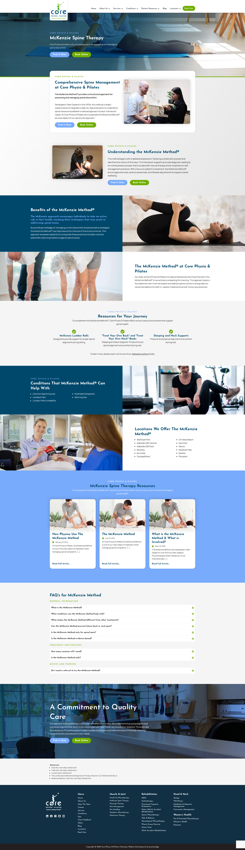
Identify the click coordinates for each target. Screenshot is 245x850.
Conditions (82, 814)
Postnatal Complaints (85, 393)
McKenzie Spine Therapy (119, 801)
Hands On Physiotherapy (119, 798)
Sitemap (123, 847)
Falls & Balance (148, 818)
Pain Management (117, 806)
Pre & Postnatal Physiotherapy (186, 819)
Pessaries (177, 825)
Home (80, 798)
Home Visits (147, 827)
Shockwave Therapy (117, 815)
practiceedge (154, 847)
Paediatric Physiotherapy (119, 812)
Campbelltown (143, 456)
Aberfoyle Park (143, 439)
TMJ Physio (178, 801)
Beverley (141, 449)
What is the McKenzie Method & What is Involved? (168, 538)
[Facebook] (51, 816)
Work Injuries (81, 397)
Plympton (183, 456)
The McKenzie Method (118, 534)
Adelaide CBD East (145, 446)
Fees (79, 817)
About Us (82, 801)
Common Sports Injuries (44, 393)
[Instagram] (55, 816)
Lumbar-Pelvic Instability (44, 400)
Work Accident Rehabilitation (154, 831)
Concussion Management (184, 809)
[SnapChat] (59, 816)
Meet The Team (84, 804)
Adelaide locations (140, 353)
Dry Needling (115, 809)
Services (81, 810)
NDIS (144, 798)
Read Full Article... (61, 564)
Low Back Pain (39, 397)
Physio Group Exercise (151, 824)
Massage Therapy (117, 803)
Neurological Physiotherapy (153, 821)
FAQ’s (80, 823)
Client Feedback (84, 820)
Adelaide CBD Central (147, 443)
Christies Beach (186, 439)
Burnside (141, 453)
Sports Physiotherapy (150, 815)
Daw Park (183, 443)
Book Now (82, 832)
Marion (182, 446)
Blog (80, 826)
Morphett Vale (185, 449)
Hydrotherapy (147, 801)
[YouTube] (63, 816)
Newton (182, 453)
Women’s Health (180, 822)
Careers (81, 807)
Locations (82, 829)
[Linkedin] (47, 816)
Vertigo (176, 798)
